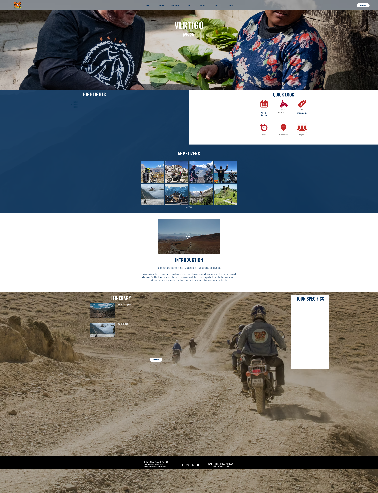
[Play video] (188, 236)
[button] (152, 172)
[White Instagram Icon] (187, 464)
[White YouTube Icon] (198, 464)
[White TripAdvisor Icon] (192, 464)
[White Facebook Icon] (182, 464)
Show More (189, 207)
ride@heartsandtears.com (155, 464)
